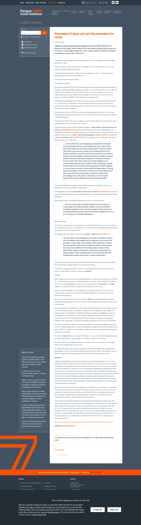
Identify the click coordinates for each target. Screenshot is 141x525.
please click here (39, 514)
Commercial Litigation (108, 11)
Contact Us (61, 3)
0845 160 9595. (96, 472)
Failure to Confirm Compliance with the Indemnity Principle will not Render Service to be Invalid (34, 423)
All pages (26, 37)
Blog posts (36, 37)
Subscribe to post (30, 47)
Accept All (97, 509)
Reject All (114, 509)
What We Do (30, 3)
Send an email (89, 3)
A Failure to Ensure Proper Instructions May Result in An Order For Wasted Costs (34, 373)
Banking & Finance (82, 11)
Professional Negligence (117, 11)
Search (23, 29)
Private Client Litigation (91, 12)
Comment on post (30, 45)
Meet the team (41, 3)
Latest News (52, 3)
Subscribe (28, 42)
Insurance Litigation (99, 11)
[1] (106, 67)
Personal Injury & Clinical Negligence (56, 12)
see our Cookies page (50, 512)
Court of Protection (74, 11)
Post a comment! (63, 455)
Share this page (30, 53)
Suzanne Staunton (68, 426)
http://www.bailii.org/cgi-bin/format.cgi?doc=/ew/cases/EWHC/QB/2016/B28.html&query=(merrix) (84, 422)
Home (22, 3)
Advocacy (66, 11)
